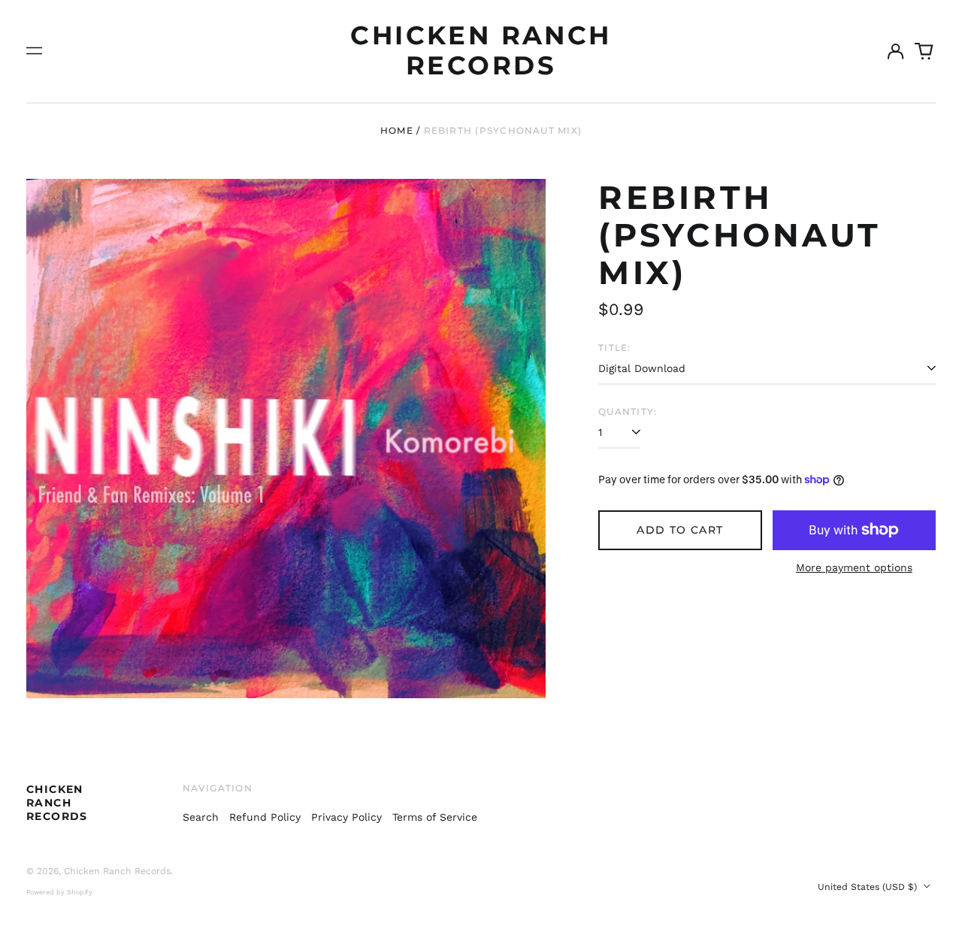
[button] (924, 51)
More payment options (854, 567)
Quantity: (627, 411)
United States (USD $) (869, 887)
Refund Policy (265, 817)
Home (396, 130)
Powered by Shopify (59, 892)
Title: (614, 347)
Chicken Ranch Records (480, 50)
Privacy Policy (346, 817)
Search (201, 817)
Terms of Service (434, 817)
